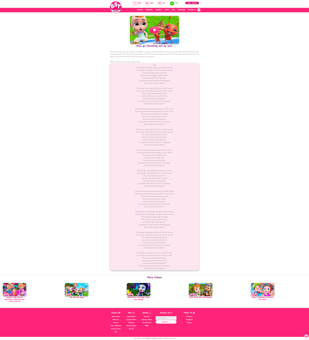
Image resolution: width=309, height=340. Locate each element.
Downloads (181, 10)
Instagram (189, 319)
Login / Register (192, 3)
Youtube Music (131, 319)
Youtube (147, 316)
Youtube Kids (146, 322)
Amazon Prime (147, 319)
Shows (167, 10)
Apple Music (131, 316)
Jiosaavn (131, 322)
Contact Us (192, 10)
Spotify (131, 329)
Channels (158, 10)
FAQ (116, 332)
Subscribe (165, 322)
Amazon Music (131, 325)
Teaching (140, 10)
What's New (116, 316)
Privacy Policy (116, 329)
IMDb (146, 325)
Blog (173, 10)
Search (115, 322)
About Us (116, 319)
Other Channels (115, 325)
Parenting (149, 10)
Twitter (189, 322)
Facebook (189, 316)
